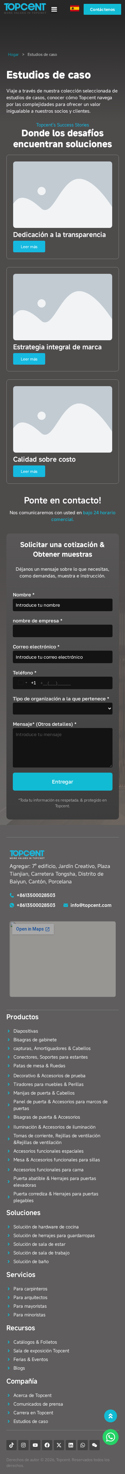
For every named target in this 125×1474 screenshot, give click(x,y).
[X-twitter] (59, 1445)
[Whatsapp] (83, 1445)
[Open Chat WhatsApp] (111, 1437)
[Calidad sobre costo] (62, 419)
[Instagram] (23, 1445)
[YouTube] (35, 1445)
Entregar (62, 781)
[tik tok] (11, 1445)
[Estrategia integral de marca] (62, 307)
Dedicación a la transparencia (59, 234)
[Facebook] (47, 1445)
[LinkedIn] (71, 1445)
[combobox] (25, 683)
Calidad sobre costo (44, 459)
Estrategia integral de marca (57, 346)
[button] (54, 9)
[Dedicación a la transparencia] (62, 194)
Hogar (13, 54)
